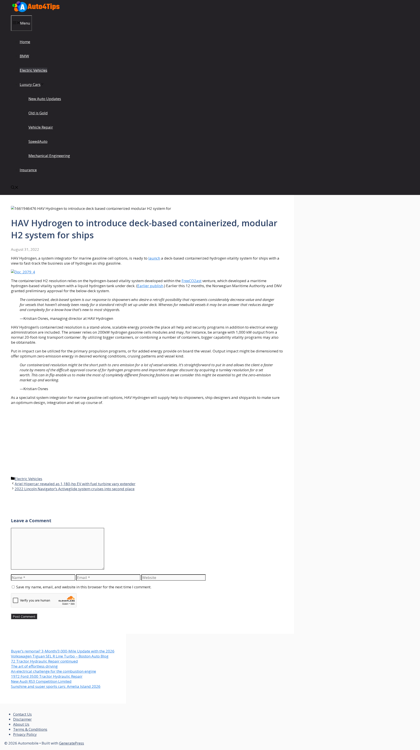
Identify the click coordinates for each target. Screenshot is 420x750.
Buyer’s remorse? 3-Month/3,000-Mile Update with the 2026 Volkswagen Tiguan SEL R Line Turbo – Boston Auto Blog (62, 654)
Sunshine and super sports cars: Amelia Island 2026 (55, 686)
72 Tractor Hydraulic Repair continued (44, 661)
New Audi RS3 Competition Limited (41, 681)
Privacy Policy (25, 734)
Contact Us (22, 714)
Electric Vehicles (33, 70)
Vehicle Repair (40, 127)
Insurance (28, 169)
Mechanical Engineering (49, 155)
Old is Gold (38, 112)
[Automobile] (36, 12)
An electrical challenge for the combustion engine (53, 671)
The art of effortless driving (34, 666)
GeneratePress (71, 743)
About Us (21, 724)
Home (25, 41)
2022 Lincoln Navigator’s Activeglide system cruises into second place (75, 488)
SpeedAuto (37, 141)
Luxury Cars (30, 84)
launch (154, 258)
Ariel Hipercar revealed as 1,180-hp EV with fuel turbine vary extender (75, 483)
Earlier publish (150, 285)
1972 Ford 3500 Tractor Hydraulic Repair (46, 676)
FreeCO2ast (191, 280)
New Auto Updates (44, 98)
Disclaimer (22, 719)
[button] (14, 187)
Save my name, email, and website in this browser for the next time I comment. (83, 586)
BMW (24, 55)
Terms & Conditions (30, 729)
